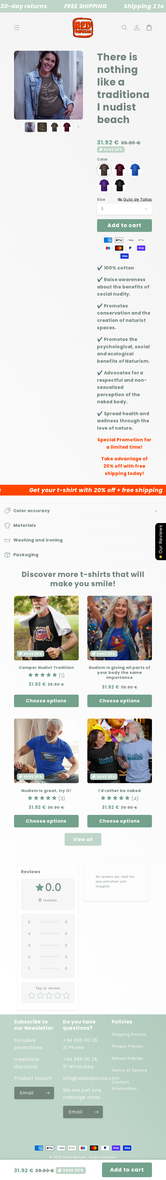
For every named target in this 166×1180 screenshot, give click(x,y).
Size (124, 199)
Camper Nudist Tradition (46, 667)
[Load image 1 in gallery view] (30, 127)
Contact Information (124, 1085)
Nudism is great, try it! (46, 790)
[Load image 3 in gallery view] (54, 127)
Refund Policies (127, 1058)
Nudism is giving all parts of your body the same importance (119, 672)
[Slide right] (78, 127)
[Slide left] (19, 127)
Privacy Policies (128, 1046)
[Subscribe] (48, 1093)
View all (83, 839)
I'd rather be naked (119, 790)
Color (102, 159)
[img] (42, 675)
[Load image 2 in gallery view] (42, 127)
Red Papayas (74, 1157)
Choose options (46, 701)
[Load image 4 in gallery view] (67, 127)
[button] (17, 27)
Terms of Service (129, 1070)
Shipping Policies (129, 1034)
